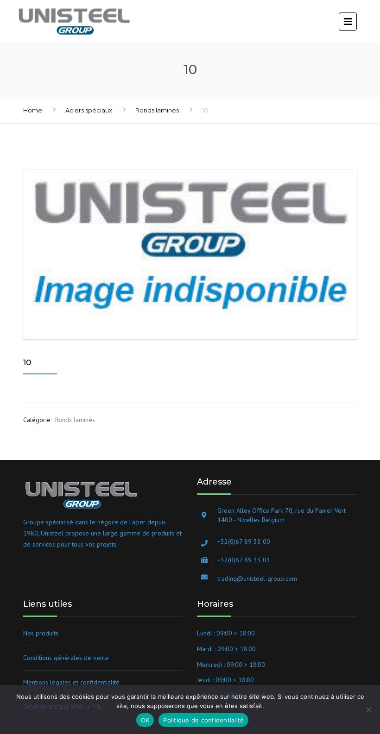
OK (145, 720)
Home (32, 110)
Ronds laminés (157, 110)
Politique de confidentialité (203, 720)
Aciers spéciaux (88, 110)
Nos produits (40, 633)
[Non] (368, 709)
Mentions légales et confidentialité (71, 682)
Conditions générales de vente (66, 657)
